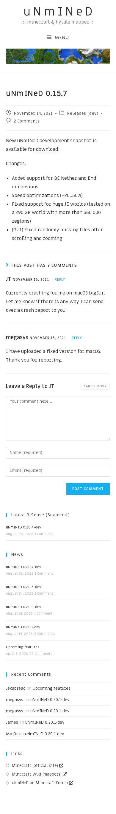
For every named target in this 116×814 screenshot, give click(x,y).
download (47, 149)
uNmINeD (59, 12)
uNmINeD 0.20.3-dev (23, 586)
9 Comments (44, 634)
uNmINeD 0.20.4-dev (23, 527)
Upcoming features (22, 647)
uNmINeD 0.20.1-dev (23, 627)
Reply (60, 279)
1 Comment (44, 534)
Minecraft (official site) (35, 765)
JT (51, 386)
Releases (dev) (82, 113)
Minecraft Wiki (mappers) (37, 774)
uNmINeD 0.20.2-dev (23, 606)
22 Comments (40, 654)
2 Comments (27, 121)
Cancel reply (95, 386)
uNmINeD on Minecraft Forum (40, 782)
